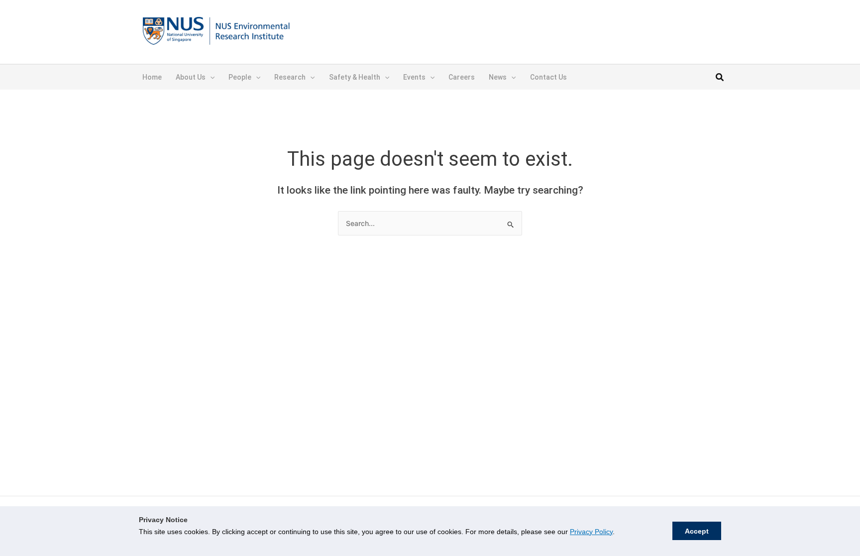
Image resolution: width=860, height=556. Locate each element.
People (239, 77)
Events (414, 77)
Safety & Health (354, 77)
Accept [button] (697, 531)
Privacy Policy (591, 532)
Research (290, 77)
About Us (191, 77)
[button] (210, 77)
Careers (461, 77)
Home (152, 77)
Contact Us (548, 77)
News (498, 77)
